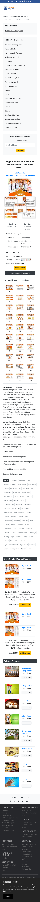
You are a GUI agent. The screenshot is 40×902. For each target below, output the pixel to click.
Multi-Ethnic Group (10, 484)
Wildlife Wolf (27, 749)
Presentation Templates (19, 17)
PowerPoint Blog (8, 830)
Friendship (16, 492)
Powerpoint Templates (30, 834)
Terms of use (26, 852)
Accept (8, 896)
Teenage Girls (14, 549)
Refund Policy (27, 857)
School (6, 541)
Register (20, 1)
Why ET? (25, 849)
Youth (16, 496)
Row (11, 541)
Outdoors (21, 529)
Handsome (32, 484)
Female (6, 524)
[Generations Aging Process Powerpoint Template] (12, 671)
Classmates (8, 520)
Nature (7, 107)
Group (25, 537)
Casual (6, 488)
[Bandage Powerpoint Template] (12, 782)
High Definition (19, 512)
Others (7, 111)
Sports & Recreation (12, 119)
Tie (32, 488)
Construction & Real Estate (15, 65)
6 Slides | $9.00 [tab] (12, 225)
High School (24, 545)
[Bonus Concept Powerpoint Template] (12, 704)
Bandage (25, 779)
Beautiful (16, 500)
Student (18, 537)
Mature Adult (8, 496)
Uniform (32, 545)
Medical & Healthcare (13, 98)
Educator (7, 533)
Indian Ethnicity (15, 488)
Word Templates (27, 810)
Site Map (25, 862)
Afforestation (27, 716)
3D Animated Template (10, 818)
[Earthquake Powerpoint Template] (12, 767)
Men (26, 516)
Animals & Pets (10, 49)
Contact (24, 864)
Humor (7, 90)
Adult (23, 500)
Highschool (26, 492)
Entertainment (10, 74)
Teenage (32, 520)
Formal (13, 524)
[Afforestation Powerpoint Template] (12, 719)
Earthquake (26, 764)
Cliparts (24, 827)
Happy (14, 533)
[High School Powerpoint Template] (12, 569)
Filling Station (27, 686)
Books (27, 524)
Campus (29, 496)
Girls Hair (29, 529)
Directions (25, 866)
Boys (12, 537)
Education (25, 488)
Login (11, 1)
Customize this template (20, 273)
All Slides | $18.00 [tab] (27, 226)
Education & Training (13, 69)
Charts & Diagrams (8, 823)
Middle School (20, 541)
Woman (23, 549)
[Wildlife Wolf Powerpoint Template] (12, 752)
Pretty (22, 496)
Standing (25, 520)
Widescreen (25, 508)
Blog (3, 870)
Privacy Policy (27, 854)
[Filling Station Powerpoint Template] (12, 689)
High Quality (8, 512)
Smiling (30, 549)
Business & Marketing (13, 57)
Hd (19, 508)
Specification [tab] (26, 280)
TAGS (6, 480)
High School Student (11, 545)
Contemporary (9, 504)
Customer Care (27, 869)
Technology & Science (13, 123)
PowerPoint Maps (8, 820)
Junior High (8, 500)
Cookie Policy (7, 891)
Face (14, 529)
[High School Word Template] (12, 582)
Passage (7, 508)
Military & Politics (11, 103)
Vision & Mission (28, 847)
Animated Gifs (27, 825)
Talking (6, 537)
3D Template (6, 815)
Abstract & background (13, 45)
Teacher (20, 516)
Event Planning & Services (14, 78)
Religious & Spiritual (12, 115)
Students (20, 524)
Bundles (4, 858)
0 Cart (29, 1)
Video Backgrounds (29, 822)
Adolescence (22, 533)
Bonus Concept (27, 701)
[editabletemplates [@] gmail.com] (16, 801)
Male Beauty (22, 484)
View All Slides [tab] (11, 280)
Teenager (18, 504)
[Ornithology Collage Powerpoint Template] (12, 734)
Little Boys (32, 533)
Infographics (6, 867)
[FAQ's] (11, 801)
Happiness (7, 529)
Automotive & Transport (14, 53)
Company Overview (29, 844)
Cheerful (22, 480)
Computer (9, 61)
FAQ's (24, 859)
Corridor (28, 512)
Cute (28, 480)
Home (5, 17)
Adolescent (7, 492)
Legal (7, 94)
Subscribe (20, 150)
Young (14, 508)
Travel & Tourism (11, 127)
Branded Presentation (9, 865)
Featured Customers (9, 844)
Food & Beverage (11, 86)
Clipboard (14, 480)
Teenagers (27, 504)
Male (5, 553)
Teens (31, 537)
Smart (6, 549)
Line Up (6, 516)
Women (13, 516)
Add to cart (25, 605)
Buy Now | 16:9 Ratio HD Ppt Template (20, 175)
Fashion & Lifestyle (12, 82)
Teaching (17, 520)
